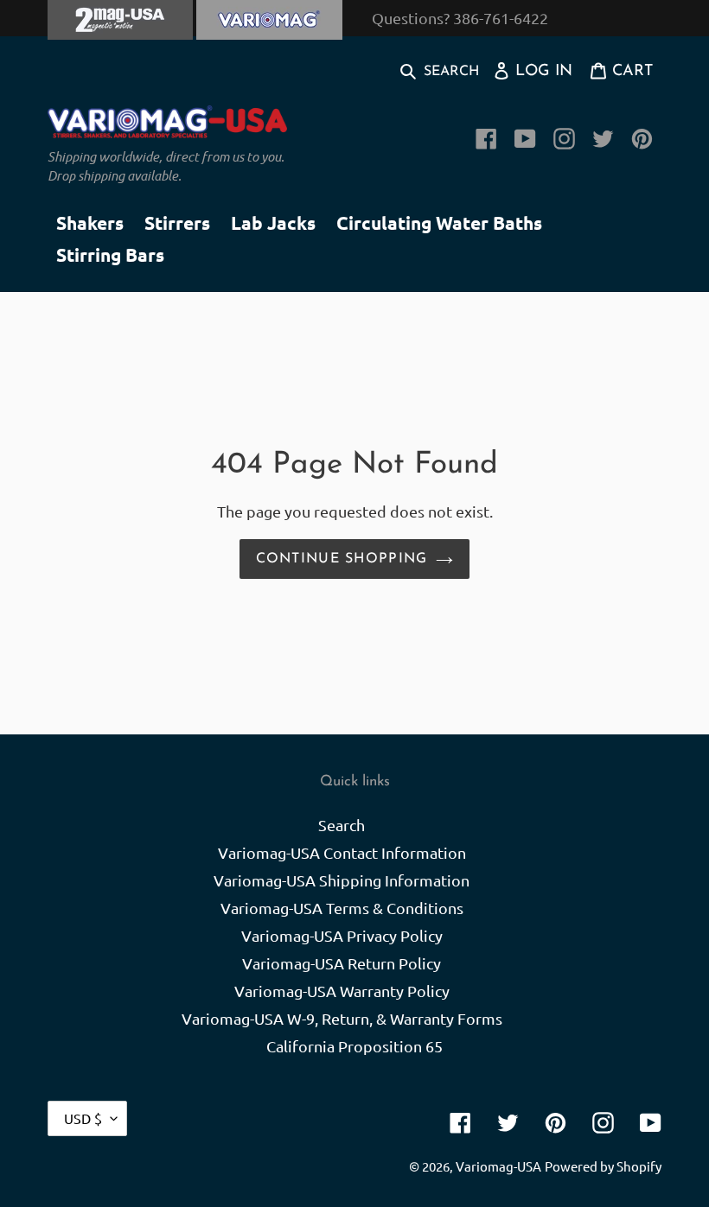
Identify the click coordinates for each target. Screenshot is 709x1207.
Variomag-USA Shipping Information (341, 880)
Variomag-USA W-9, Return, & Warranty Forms (342, 1018)
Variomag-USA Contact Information (342, 852)
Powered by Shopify (603, 1166)
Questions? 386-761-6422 (460, 18)
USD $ (83, 1118)
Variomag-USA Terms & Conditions (341, 908)
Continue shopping (342, 559)
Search (341, 825)
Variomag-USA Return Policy (341, 963)
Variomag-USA (498, 1166)
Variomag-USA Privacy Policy (342, 935)
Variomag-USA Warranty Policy (342, 990)
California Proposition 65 (354, 1046)
